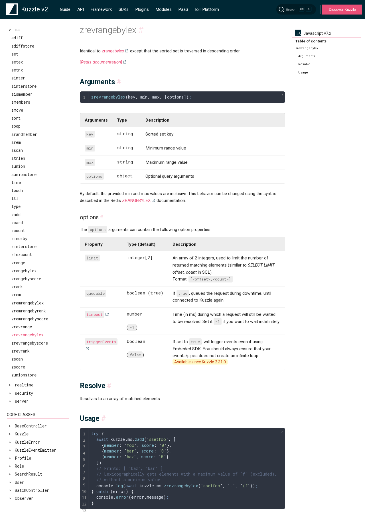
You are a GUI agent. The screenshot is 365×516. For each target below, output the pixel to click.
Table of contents (311, 41)
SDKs (124, 9)
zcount (18, 230)
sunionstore (23, 174)
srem (16, 142)
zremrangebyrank (28, 311)
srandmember (24, 134)
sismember (22, 94)
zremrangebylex (27, 303)
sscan (17, 150)
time (16, 182)
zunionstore (23, 375)
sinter (18, 78)
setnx (17, 70)
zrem (16, 294)
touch (17, 190)
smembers (20, 102)
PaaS (183, 9)
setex (17, 62)
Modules (164, 9)
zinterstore (23, 246)
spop (16, 126)
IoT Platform (207, 9)
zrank (17, 286)
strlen (18, 158)
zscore (18, 367)
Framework (101, 9)
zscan (17, 359)
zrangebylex (23, 270)
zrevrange (21, 326)
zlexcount (21, 254)
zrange (18, 262)
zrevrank (20, 351)
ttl (14, 198)
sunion (18, 166)
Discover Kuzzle (342, 9)
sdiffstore (22, 46)
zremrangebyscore (29, 319)
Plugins (142, 9)
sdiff (17, 37)
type (16, 206)
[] (101, 62)
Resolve (304, 64)
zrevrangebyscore (29, 343)
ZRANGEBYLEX (136, 200)
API (80, 9)
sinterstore (23, 86)
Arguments (306, 56)
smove (17, 110)
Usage (303, 72)
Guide (65, 9)
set (14, 54)
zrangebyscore (26, 278)
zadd (16, 214)
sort (16, 118)
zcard (17, 222)
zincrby (19, 238)
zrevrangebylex (27, 334)
